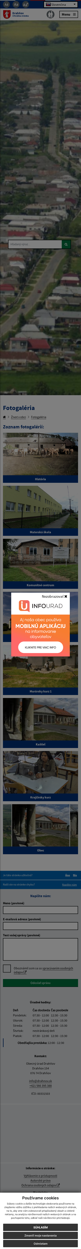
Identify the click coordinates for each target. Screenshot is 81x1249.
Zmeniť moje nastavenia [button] (40, 1235)
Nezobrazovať (53, 596)
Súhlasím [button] (40, 1227)
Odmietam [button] (41, 1243)
